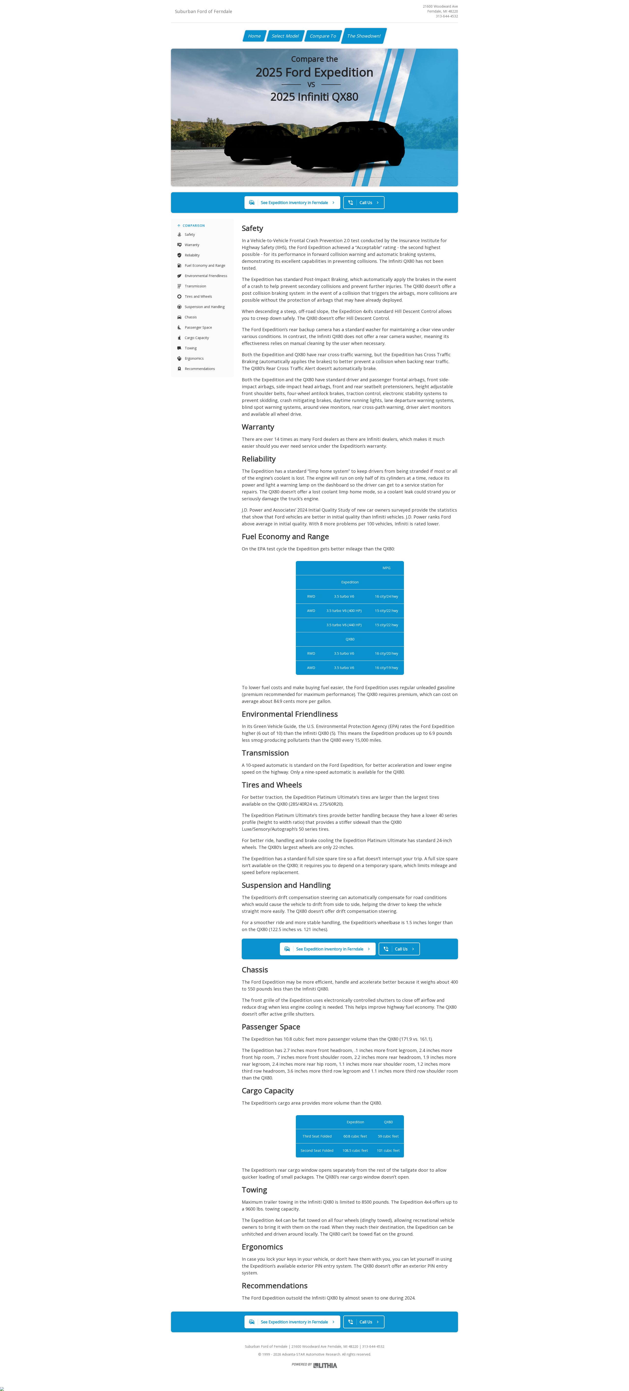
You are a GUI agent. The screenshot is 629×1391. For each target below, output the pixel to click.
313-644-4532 (447, 16)
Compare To (323, 36)
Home (255, 36)
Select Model (285, 36)
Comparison (194, 225)
